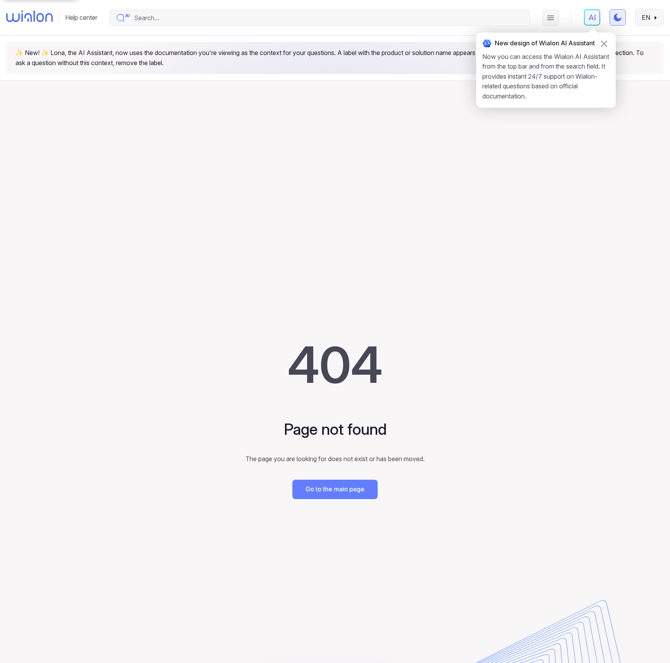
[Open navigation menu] (550, 18)
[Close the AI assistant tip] (604, 44)
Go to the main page (335, 489)
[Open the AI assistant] (592, 17)
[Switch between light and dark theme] (618, 17)
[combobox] (327, 18)
